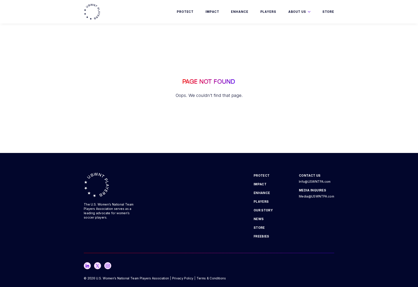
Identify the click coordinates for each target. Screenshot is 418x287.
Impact (212, 11)
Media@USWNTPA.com (316, 196)
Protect (185, 11)
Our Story (263, 210)
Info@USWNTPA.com (315, 181)
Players (268, 11)
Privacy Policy (183, 278)
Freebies (261, 236)
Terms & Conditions (211, 278)
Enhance (239, 11)
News (259, 219)
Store (328, 11)
